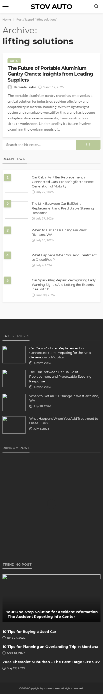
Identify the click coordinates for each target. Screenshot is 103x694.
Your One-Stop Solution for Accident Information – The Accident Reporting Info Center (51, 614)
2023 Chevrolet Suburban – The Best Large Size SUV (51, 662)
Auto (14, 60)
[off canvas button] (5, 6)
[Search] (96, 6)
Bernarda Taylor (25, 87)
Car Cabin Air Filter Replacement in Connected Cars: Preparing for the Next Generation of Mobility (63, 181)
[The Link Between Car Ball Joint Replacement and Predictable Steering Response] (16, 210)
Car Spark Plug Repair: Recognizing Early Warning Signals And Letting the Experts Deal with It (64, 284)
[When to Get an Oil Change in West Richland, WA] (16, 236)
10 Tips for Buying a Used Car (29, 631)
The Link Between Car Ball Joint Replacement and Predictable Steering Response (63, 207)
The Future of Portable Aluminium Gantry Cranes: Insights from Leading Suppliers (50, 74)
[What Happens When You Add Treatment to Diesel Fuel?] (16, 261)
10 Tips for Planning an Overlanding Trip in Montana (50, 646)
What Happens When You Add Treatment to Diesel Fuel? (64, 257)
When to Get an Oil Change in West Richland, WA (59, 232)
